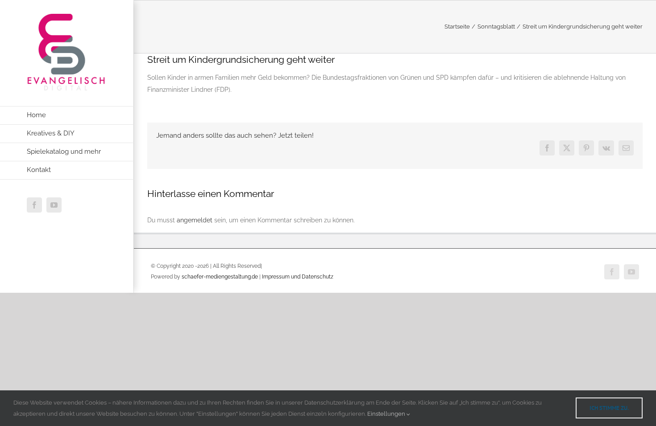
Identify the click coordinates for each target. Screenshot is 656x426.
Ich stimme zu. (609, 408)
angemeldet (194, 220)
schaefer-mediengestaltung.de (220, 277)
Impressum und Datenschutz (297, 277)
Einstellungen (387, 413)
